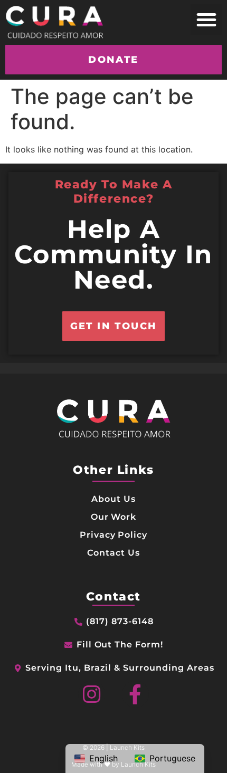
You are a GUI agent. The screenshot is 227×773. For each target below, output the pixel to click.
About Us (113, 499)
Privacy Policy (113, 535)
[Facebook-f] (135, 694)
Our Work (114, 517)
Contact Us (113, 553)
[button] (206, 19)
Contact (113, 596)
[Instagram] (91, 694)
